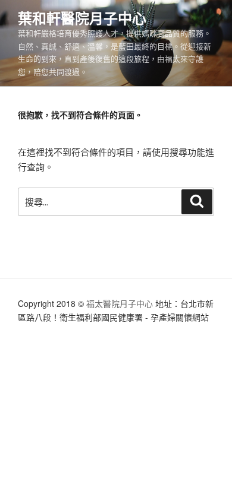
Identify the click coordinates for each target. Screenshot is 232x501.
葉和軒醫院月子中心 (82, 18)
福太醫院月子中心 (119, 303)
